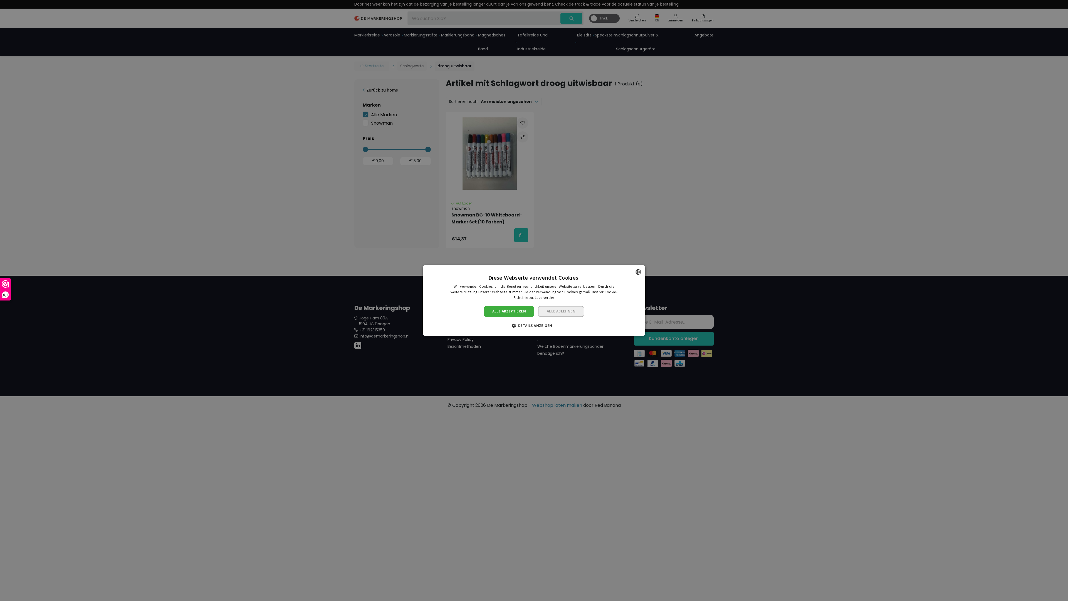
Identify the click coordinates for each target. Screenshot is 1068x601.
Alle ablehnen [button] (561, 311)
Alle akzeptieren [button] (509, 311)
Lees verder (544, 297)
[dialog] (534, 300)
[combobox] (638, 272)
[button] (534, 325)
